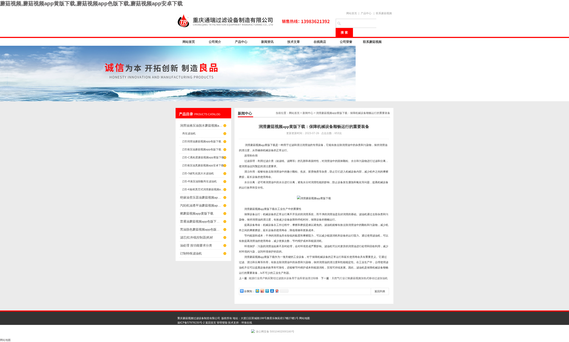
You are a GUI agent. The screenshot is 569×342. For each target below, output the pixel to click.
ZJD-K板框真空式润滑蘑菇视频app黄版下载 (203, 189)
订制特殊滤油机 (191, 253)
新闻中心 (308, 113)
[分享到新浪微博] (262, 291)
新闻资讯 (267, 42)
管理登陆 (222, 322)
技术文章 (293, 42)
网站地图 (304, 318)
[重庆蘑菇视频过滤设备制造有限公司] (253, 20)
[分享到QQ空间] (257, 291)
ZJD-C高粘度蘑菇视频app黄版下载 (203, 157)
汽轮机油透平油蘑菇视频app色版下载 (201, 205)
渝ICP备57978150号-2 (191, 322)
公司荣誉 (346, 42)
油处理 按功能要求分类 (196, 245)
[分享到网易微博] (276, 291)
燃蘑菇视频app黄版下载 (196, 213)
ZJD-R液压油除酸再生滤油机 (199, 181)
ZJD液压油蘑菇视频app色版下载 (201, 149)
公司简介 (215, 42)
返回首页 (210, 322)
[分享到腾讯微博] (266, 291)
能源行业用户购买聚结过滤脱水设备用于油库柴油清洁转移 (283, 278)
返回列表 (380, 291)
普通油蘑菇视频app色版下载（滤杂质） (201, 221)
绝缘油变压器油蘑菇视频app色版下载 (201, 197)
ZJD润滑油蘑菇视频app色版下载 (201, 141)
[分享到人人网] (271, 291)
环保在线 (246, 322)
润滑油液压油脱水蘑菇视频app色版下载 (201, 125)
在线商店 (320, 42)
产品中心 (366, 13)
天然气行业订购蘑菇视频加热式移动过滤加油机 (360, 278)
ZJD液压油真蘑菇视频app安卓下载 (203, 165)
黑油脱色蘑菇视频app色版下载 (201, 229)
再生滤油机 (189, 133)
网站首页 (351, 13)
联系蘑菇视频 (384, 13)
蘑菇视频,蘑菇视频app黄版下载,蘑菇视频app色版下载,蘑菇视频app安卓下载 (91, 3)
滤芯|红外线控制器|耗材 (196, 237)
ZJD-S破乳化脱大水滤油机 (198, 173)
